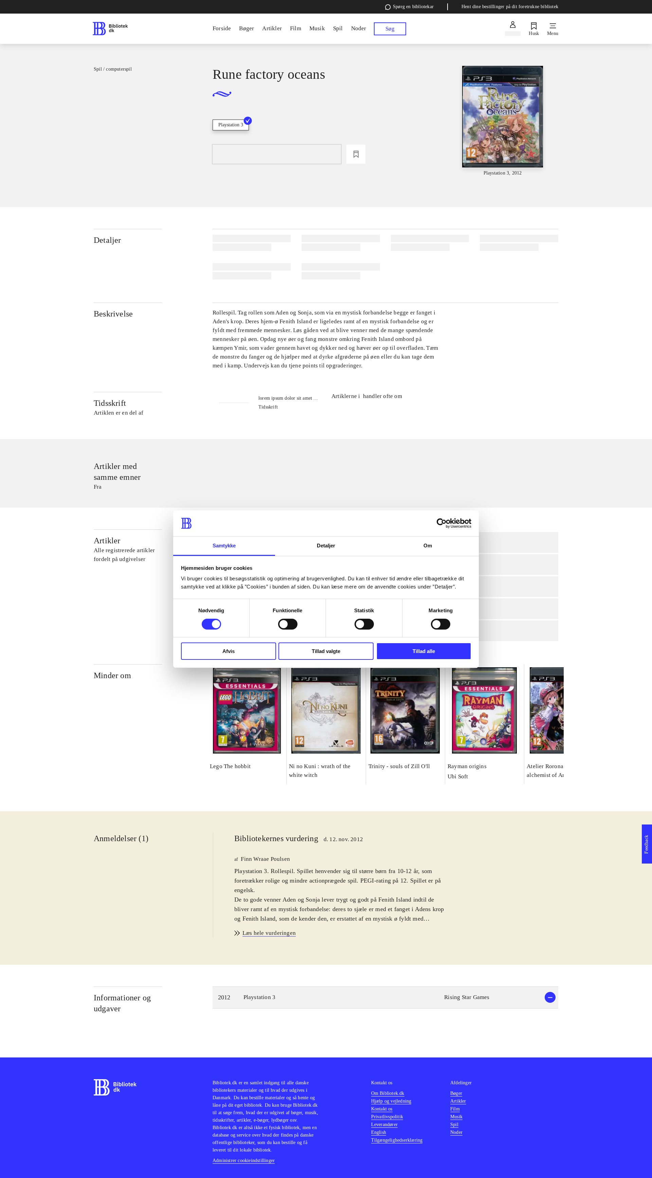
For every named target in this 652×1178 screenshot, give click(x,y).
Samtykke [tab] (224, 545)
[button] (385, 997)
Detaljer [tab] (326, 545)
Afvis (228, 651)
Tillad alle (424, 651)
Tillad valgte (326, 651)
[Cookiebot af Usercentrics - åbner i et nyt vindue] (441, 523)
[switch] (287, 624)
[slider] (502, 121)
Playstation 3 (230, 124)
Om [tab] (427, 545)
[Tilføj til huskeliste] (355, 154)
